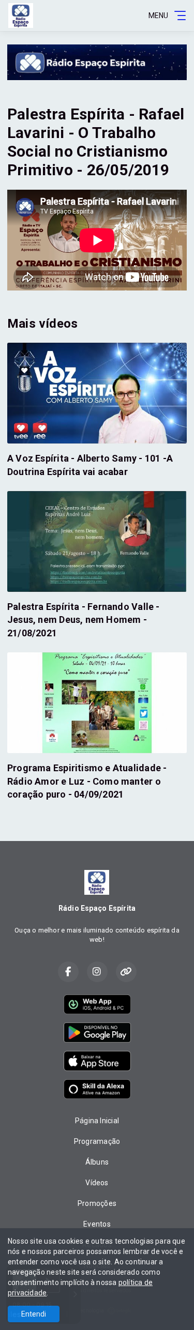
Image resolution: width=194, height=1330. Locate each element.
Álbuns (97, 1162)
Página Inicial (97, 1121)
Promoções (97, 1203)
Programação (97, 1141)
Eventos (96, 1224)
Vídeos (96, 1183)
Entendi (33, 1314)
